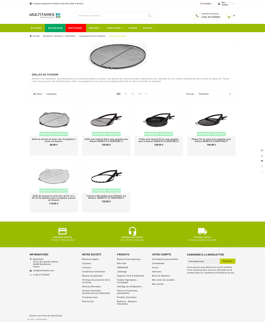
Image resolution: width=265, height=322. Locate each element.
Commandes (158, 263)
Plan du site (88, 301)
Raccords (121, 263)
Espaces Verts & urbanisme (130, 276)
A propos (86, 263)
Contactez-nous (90, 297)
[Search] (149, 15)
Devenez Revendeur (91, 286)
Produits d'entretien (126, 297)
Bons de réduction (161, 276)
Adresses (156, 271)
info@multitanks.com (43, 270)
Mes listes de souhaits (163, 280)
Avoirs (155, 267)
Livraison (86, 267)
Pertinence (215, 94)
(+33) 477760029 (41, 275)
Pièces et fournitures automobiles (127, 291)
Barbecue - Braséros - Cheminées (127, 302)
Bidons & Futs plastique (129, 259)
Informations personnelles (165, 259)
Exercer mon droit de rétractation (46, 316)
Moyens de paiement (92, 276)
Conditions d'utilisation (93, 271)
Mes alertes (158, 284)
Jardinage (122, 271)
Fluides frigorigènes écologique (127, 281)
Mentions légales (90, 259)
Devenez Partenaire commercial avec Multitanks (96, 291)
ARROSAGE (122, 267)
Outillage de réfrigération (129, 286)
